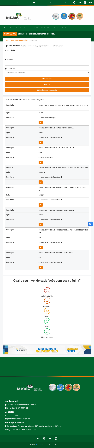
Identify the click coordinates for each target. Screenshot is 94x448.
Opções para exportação (48, 90)
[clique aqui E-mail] (38, 438)
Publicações (56, 27)
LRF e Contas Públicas (46, 27)
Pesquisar (48, 79)
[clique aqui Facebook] (44, 438)
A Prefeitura (10, 27)
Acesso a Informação (19, 40)
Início (7, 40)
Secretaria (10, 69)
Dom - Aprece (65, 27)
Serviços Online (35, 27)
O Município (18, 27)
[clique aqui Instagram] (56, 438)
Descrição (10, 50)
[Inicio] (5, 28)
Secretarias (26, 27)
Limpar (47, 84)
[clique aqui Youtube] (50, 438)
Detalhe (9, 59)
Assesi (38, 445)
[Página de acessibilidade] (50, 3)
